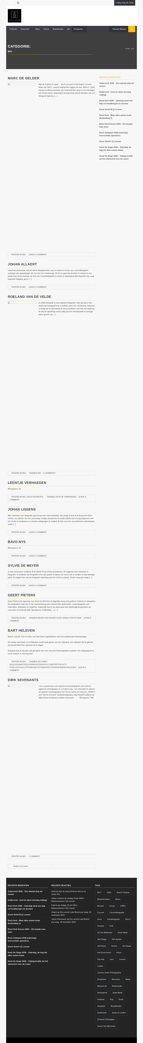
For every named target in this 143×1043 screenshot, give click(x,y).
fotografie (43, 667)
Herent (114, 946)
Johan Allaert (22, 264)
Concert (53, 664)
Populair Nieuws (119, 29)
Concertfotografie (116, 912)
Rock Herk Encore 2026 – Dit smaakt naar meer (115, 125)
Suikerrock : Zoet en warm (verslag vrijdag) (115, 93)
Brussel (100, 906)
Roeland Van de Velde (29, 297)
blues (117, 899)
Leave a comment (38, 255)
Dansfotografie (113, 919)
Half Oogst (101, 939)
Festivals (13, 29)
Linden (100, 966)
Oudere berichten (20, 866)
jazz (112, 959)
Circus (46, 29)
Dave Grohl (63, 618)
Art (68, 29)
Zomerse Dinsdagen (106, 1019)
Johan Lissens (22, 509)
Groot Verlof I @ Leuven (110, 141)
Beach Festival (123, 892)
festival (19, 667)
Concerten (25, 29)
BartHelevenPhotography (33, 664)
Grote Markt (123, 933)
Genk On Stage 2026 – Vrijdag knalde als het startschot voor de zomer (116, 157)
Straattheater (58, 29)
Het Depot (126, 946)
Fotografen (78, 29)
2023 (109, 892)
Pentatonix (75, 618)
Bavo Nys (17, 542)
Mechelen (116, 979)
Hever (119, 953)
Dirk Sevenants (23, 680)
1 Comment (34, 856)
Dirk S (128, 919)
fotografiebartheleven (63, 667)
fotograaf (30, 667)
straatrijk (101, 1006)
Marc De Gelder (23, 78)
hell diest (101, 946)
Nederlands (117, 986)
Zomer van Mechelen (106, 1026)
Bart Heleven (21, 630)
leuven (122, 959)
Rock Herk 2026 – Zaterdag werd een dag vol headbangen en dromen (116, 102)
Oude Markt (117, 993)
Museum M (102, 986)
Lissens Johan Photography (109, 973)
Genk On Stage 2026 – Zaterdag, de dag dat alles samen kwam (115, 148)
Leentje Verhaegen (27, 483)
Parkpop (100, 999)
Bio (24, 255)
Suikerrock (101, 1013)
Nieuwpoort (102, 993)
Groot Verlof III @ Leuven (110, 109)
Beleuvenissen (103, 899)
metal (128, 979)
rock (121, 999)
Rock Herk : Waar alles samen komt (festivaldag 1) (115, 116)
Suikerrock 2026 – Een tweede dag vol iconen (116, 84)
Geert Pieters (21, 595)
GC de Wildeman (104, 933)
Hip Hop (100, 959)
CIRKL (123, 906)
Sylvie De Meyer (23, 565)
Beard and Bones (47, 618)
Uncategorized (35, 497)
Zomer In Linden (119, 1013)
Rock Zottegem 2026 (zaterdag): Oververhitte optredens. (113, 134)
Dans (38, 29)
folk (111, 926)
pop (111, 999)
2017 (40, 662)
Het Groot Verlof (104, 953)
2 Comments (49, 473)
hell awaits (117, 939)
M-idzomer (101, 979)
